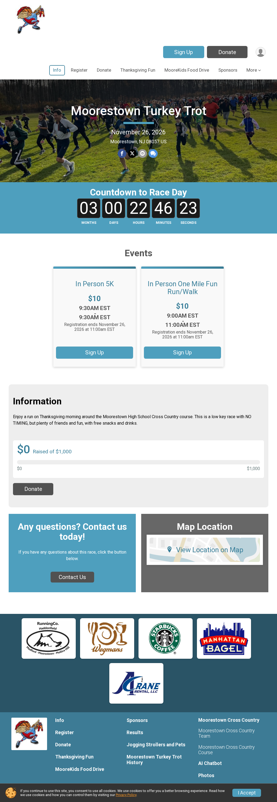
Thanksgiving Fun (137, 70)
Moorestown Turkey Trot (138, 111)
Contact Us (72, 577)
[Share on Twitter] (132, 153)
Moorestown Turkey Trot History (154, 759)
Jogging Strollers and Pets (156, 744)
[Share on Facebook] (122, 153)
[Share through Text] (153, 153)
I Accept (247, 793)
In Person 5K (94, 284)
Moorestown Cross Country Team (226, 733)
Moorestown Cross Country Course (226, 749)
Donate (227, 52)
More (251, 70)
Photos (206, 775)
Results (135, 732)
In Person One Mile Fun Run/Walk (182, 287)
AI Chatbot (210, 763)
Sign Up (183, 52)
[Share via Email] (142, 153)
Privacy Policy (126, 795)
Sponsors (227, 70)
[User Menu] (261, 52)
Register (79, 70)
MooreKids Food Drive (186, 70)
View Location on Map (209, 550)
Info (57, 70)
